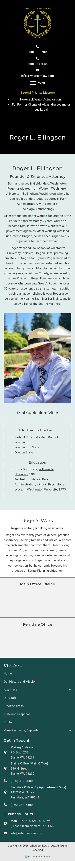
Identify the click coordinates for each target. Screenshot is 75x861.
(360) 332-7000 (37, 52)
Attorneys (10, 689)
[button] (70, 690)
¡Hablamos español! (17, 714)
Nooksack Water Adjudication (41, 99)
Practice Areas (14, 706)
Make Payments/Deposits (21, 730)
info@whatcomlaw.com (37, 76)
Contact (9, 722)
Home (8, 673)
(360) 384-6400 (37, 64)
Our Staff (10, 698)
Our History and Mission (20, 681)
